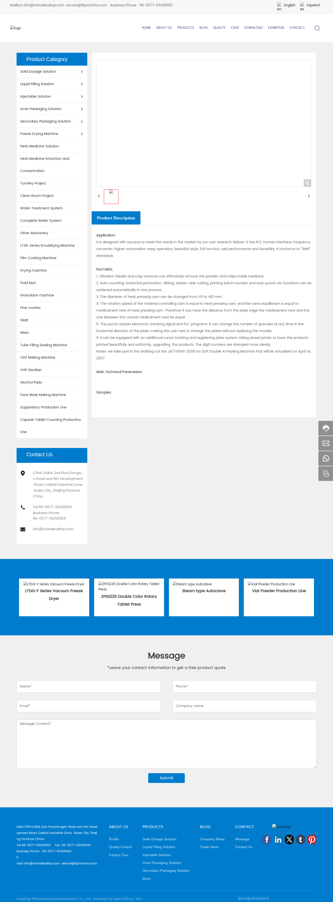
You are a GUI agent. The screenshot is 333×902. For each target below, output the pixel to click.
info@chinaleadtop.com (44, 5)
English (289, 5)
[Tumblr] (300, 839)
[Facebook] (266, 839)
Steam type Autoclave (204, 591)
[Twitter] (289, 839)
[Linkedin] (278, 839)
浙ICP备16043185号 (253, 899)
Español (313, 5)
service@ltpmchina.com (86, 5)
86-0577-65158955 (156, 5)
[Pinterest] (311, 839)
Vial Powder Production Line (279, 591)
